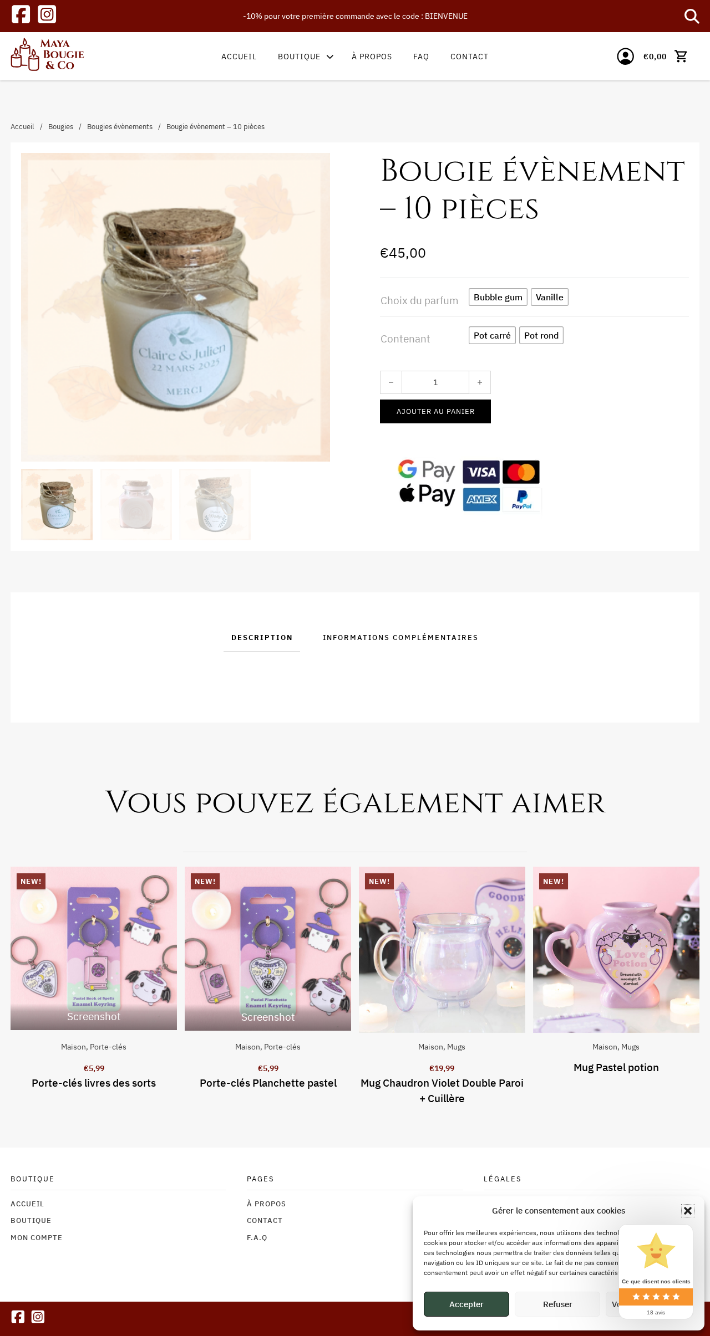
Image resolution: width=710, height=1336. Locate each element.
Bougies (60, 126)
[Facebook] (21, 16)
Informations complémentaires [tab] (401, 637)
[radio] (498, 297)
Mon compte (37, 1237)
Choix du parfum (420, 300)
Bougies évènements (120, 126)
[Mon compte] (625, 56)
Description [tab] (262, 637)
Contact (469, 56)
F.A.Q (257, 1237)
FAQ (421, 56)
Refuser (557, 1304)
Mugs (456, 1046)
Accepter (466, 1304)
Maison (73, 1046)
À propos (372, 56)
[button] (687, 1210)
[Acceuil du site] (47, 56)
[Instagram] (47, 16)
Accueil (239, 56)
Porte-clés (108, 1046)
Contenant (405, 338)
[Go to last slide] (10, 986)
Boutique (299, 56)
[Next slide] (699, 986)
